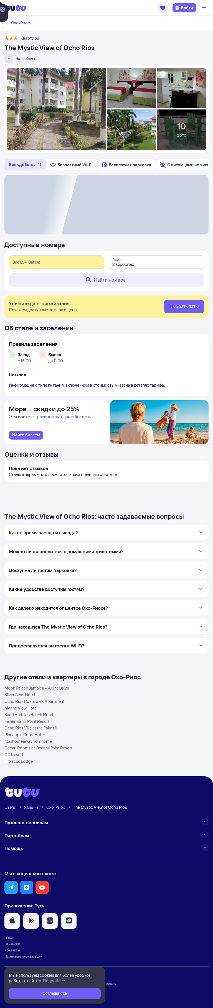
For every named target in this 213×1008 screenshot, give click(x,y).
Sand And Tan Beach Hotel (28, 714)
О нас (9, 938)
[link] (26, 435)
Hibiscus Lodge (18, 761)
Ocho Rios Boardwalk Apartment (34, 701)
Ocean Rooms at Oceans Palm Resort (38, 748)
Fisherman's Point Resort (26, 721)
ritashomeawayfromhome (28, 741)
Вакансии (12, 944)
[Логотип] (15, 8)
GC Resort (13, 754)
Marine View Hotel (20, 708)
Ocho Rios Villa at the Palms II (30, 728)
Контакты (12, 950)
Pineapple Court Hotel (24, 734)
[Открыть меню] (205, 7)
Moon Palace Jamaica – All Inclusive (36, 688)
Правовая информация (23, 956)
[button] (162, 7)
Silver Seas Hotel (19, 694)
